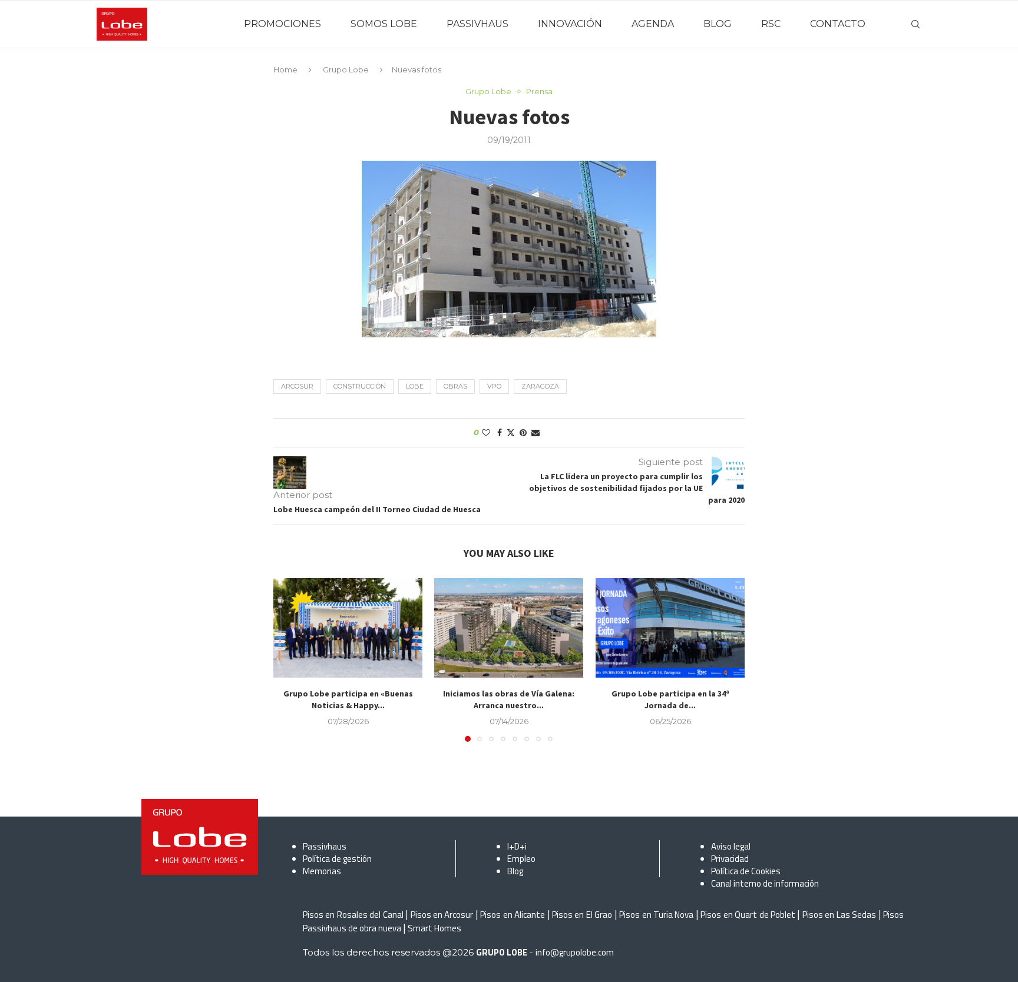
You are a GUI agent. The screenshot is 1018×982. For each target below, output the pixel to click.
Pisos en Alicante (512, 914)
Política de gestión (337, 858)
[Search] (915, 24)
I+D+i (517, 846)
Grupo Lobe (346, 69)
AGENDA (653, 23)
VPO (494, 386)
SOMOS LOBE (384, 23)
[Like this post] (486, 432)
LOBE (415, 386)
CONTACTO (837, 23)
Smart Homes (434, 928)
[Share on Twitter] (511, 432)
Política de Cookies (746, 871)
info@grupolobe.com (575, 952)
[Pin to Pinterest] (523, 432)
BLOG (717, 23)
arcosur (297, 386)
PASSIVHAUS (477, 23)
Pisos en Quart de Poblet (747, 914)
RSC (771, 23)
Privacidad (730, 858)
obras (455, 386)
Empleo (521, 858)
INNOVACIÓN (570, 23)
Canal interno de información (765, 883)
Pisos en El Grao (582, 914)
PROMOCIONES (282, 23)
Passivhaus (324, 846)
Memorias (322, 871)
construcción (359, 386)
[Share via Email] (535, 432)
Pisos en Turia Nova (656, 914)
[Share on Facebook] (499, 432)
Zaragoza (540, 386)
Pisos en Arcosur (442, 914)
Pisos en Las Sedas (839, 914)
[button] (289, 659)
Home (285, 69)
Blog (515, 871)
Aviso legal (731, 846)
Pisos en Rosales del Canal (353, 914)
